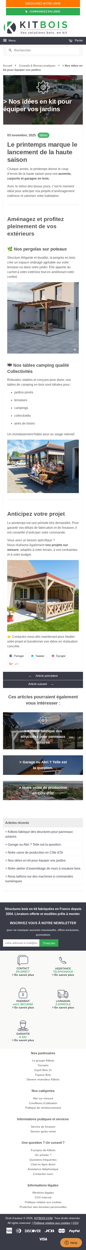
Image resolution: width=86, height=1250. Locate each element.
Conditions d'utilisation (43, 1103)
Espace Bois (43, 1074)
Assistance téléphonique (43, 1169)
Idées (43, 135)
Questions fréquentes (43, 1159)
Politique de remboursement (43, 1107)
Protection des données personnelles (43, 1207)
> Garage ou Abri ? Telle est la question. (33, 844)
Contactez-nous (43, 1173)
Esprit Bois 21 (43, 1070)
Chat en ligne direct (43, 1164)
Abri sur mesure (43, 1098)
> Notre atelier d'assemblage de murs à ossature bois (42, 868)
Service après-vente (43, 1131)
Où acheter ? (43, 1155)
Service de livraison (43, 1126)
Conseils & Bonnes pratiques (37, 65)
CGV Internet (43, 1197)
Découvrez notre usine (43, 3)
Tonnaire (43, 1065)
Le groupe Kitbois (43, 1060)
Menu (12, 40)
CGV (76, 1223)
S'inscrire (49, 943)
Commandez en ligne (45, 11)
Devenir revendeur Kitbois (43, 1079)
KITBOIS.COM (43, 1218)
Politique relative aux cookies (43, 1202)
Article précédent (43, 675)
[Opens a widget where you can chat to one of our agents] (71, 1243)
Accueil (7, 65)
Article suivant (41, 684)
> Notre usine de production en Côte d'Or (34, 852)
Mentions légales (43, 1192)
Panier (78, 40)
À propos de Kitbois (43, 1150)
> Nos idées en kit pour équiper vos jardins (35, 860)
